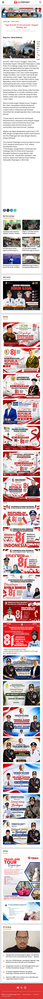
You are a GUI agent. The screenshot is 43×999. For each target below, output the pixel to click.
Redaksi (35, 994)
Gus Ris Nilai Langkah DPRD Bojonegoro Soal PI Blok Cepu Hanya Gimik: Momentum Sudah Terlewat (30, 249)
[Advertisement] (21, 184)
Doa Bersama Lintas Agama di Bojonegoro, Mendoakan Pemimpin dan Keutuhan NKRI (11, 249)
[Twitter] (21, 987)
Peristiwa (33, 31)
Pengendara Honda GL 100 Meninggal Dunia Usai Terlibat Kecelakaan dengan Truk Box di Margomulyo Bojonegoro (22, 967)
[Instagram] (25, 987)
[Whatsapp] (15, 210)
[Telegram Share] (11, 210)
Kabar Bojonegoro (25, 31)
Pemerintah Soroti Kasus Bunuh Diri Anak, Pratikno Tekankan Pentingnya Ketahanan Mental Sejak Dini (11, 266)
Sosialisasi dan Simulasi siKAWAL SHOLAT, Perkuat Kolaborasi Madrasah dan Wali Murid (11, 232)
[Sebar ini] (4, 210)
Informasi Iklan (6, 996)
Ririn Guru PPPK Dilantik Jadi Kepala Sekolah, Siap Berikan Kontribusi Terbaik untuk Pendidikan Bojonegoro (22, 961)
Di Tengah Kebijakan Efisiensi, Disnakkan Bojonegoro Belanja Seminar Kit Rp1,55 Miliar (21, 972)
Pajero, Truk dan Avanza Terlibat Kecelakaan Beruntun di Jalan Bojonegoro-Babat (30, 232)
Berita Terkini (10, 31)
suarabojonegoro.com (38, 47)
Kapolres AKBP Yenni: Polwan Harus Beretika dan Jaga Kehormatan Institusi (22, 978)
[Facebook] (18, 987)
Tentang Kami (26, 994)
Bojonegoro (17, 31)
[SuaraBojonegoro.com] (22, 2)
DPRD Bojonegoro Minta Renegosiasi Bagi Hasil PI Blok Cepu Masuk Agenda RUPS (30, 266)
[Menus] (3, 2)
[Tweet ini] (8, 210)
